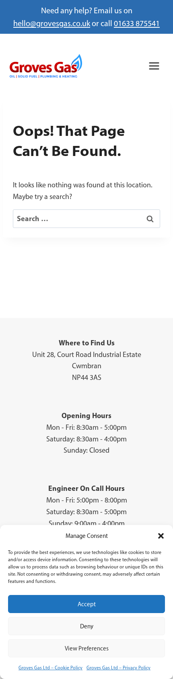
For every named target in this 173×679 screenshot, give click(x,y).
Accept (87, 604)
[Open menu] (153, 65)
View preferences (87, 648)
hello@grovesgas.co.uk (51, 23)
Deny (86, 626)
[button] (161, 536)
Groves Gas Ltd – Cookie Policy (50, 668)
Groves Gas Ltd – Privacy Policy (118, 668)
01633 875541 (137, 23)
